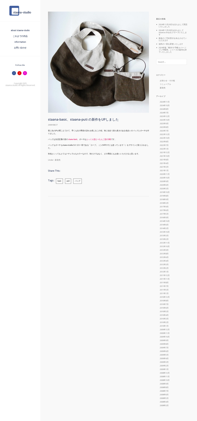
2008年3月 (164, 405)
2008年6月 (164, 394)
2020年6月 (164, 185)
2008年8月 (164, 387)
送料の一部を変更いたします (171, 44)
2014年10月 (165, 221)
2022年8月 (164, 141)
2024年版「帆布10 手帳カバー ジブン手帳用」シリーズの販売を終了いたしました (173, 49)
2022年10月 (165, 138)
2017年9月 (164, 206)
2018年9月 (164, 199)
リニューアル (165, 84)
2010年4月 (164, 315)
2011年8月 (164, 282)
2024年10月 (165, 105)
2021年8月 (164, 159)
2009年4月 (164, 358)
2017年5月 (164, 214)
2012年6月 (164, 257)
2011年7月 (164, 286)
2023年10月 (165, 120)
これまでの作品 (20, 36)
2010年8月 (164, 300)
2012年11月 (165, 242)
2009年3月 (164, 362)
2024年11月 (165, 101)
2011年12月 (165, 275)
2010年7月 (164, 304)
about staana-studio (20, 30)
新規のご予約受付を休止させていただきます (173, 39)
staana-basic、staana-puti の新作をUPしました (83, 119)
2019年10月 (165, 192)
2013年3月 (164, 235)
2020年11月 (165, 174)
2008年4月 (164, 401)
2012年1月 (164, 271)
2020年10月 (165, 177)
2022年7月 (164, 145)
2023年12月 (165, 116)
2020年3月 (164, 188)
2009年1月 (164, 369)
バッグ (77, 181)
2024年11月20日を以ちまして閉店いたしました (173, 25)
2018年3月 (164, 203)
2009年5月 (164, 354)
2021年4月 (164, 163)
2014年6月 (164, 224)
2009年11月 (165, 333)
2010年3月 (164, 318)
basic (59, 181)
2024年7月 (164, 112)
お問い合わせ (20, 47)
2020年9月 (164, 181)
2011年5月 (164, 289)
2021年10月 (165, 156)
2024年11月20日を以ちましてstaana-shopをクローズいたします (173, 32)
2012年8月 (164, 253)
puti (68, 181)
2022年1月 (164, 148)
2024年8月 (164, 109)
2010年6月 (164, 307)
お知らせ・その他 (167, 80)
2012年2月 (164, 268)
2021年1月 (164, 170)
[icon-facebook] (14, 73)
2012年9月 (164, 250)
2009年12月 (165, 329)
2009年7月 (164, 347)
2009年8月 (164, 344)
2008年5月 (164, 398)
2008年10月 (165, 380)
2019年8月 (164, 195)
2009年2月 (164, 365)
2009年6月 (164, 351)
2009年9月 (164, 340)
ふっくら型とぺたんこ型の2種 (98, 139)
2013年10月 (165, 232)
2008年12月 (165, 373)
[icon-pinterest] (20, 73)
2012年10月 (165, 246)
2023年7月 (164, 130)
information (20, 41)
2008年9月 (164, 383)
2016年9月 (164, 217)
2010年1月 (164, 326)
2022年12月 (165, 134)
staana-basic (72, 139)
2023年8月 (164, 127)
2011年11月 (165, 279)
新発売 (57, 160)
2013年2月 (164, 239)
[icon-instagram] (25, 73)
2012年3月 (164, 264)
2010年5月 (164, 311)
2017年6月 (164, 210)
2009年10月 (165, 336)
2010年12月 (165, 297)
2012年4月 (164, 261)
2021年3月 (164, 167)
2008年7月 (164, 391)
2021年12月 (165, 152)
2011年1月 (164, 293)
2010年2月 (164, 322)
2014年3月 (164, 228)
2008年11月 (165, 376)
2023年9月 (164, 123)
